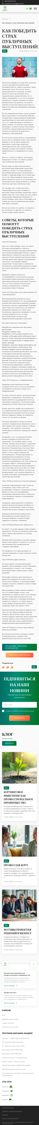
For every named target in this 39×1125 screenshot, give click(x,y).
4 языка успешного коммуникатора (14, 1058)
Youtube (5, 1099)
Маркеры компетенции (10, 1019)
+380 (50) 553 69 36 (10, 1)
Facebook (5, 1087)
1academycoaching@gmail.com (14, 3)
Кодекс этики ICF (8, 1023)
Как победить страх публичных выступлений (18, 23)
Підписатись (19, 718)
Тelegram (5, 1091)
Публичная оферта (8, 1107)
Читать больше (9, 986)
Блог (3, 1015)
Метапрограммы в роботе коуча (13, 1069)
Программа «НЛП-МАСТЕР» (12, 1054)
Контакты (5, 1115)
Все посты (9, 743)
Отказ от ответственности (10, 1118)
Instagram (5, 1095)
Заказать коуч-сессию (10, 1027)
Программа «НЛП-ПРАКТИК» (12, 1050)
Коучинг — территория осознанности (15, 1038)
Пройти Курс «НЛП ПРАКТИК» (19, 655)
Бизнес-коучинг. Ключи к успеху (13, 1061)
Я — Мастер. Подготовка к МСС (13, 1046)
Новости (5, 19)
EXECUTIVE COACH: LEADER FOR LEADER (16, 1065)
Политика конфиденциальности (12, 1111)
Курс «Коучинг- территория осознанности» (16, 647)
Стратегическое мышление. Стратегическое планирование (17, 1074)
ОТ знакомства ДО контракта (13, 1042)
